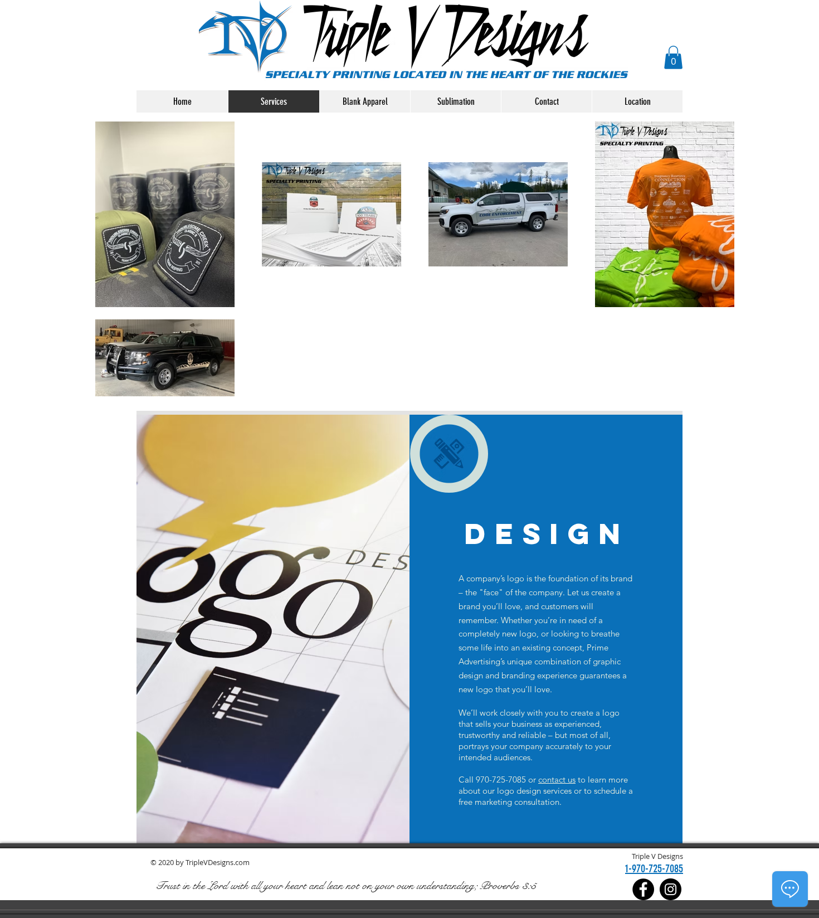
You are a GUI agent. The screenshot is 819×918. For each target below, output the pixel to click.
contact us (557, 779)
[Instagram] (670, 889)
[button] (673, 57)
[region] (449, 454)
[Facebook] (643, 889)
